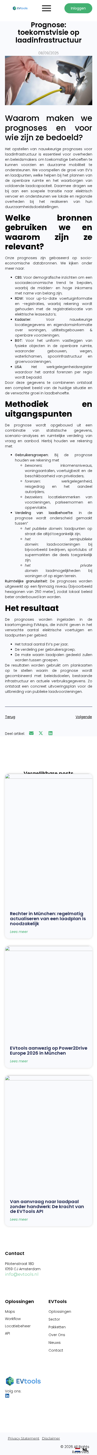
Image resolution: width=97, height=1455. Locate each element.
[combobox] (81, 1450)
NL (85, 1449)
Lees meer (19, 931)
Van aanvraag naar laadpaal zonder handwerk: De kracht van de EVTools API (47, 1206)
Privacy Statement (23, 1438)
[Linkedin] (7, 1395)
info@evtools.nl (22, 1274)
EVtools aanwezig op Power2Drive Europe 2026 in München (48, 1050)
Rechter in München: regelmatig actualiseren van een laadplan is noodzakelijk (48, 918)
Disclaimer (51, 1438)
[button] (31, 733)
